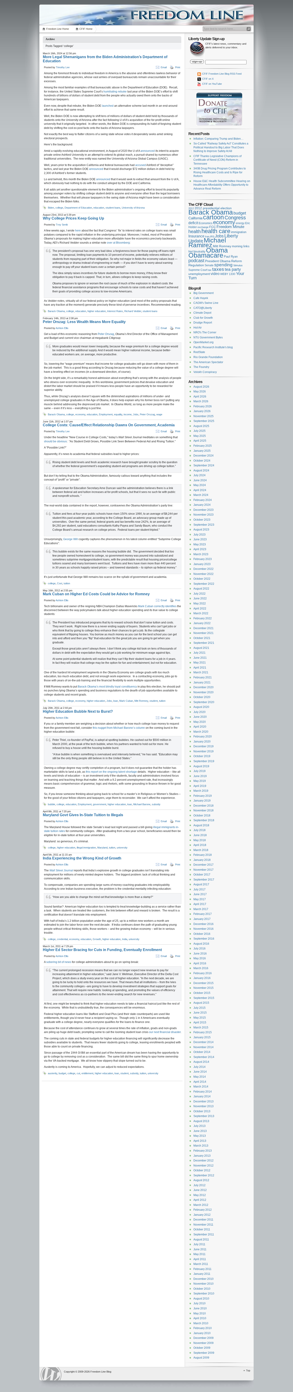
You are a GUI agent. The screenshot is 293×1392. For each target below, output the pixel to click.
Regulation (196, 265)
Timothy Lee (63, 67)
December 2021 (203, 628)
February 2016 (202, 973)
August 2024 (201, 470)
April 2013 (199, 1140)
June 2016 (200, 953)
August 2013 (201, 1121)
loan (115, 700)
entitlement (87, 1073)
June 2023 (200, 539)
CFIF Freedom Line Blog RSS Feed (221, 73)
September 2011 (203, 1234)
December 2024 (203, 455)
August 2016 (201, 943)
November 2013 (203, 1106)
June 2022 (200, 598)
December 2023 (203, 509)
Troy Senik (62, 224)
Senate (209, 265)
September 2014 (203, 1057)
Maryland (102, 847)
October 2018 (201, 815)
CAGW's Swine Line (205, 302)
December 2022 (203, 569)
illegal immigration (86, 847)
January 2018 (202, 860)
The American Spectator (208, 362)
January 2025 (202, 450)
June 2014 (200, 1071)
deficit (193, 223)
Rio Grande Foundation (208, 357)
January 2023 (202, 564)
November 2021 (203, 633)
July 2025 (199, 430)
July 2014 (199, 1066)
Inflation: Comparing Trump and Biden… (218, 138)
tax (210, 270)
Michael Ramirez (207, 243)
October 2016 (201, 933)
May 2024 (199, 485)
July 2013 (199, 1126)
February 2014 (202, 1091)
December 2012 (203, 1160)
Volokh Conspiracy (205, 372)
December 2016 (203, 924)
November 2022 (203, 574)
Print (177, 67)
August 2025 (201, 426)
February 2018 (202, 854)
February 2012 (202, 1209)
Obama (217, 250)
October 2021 (201, 638)
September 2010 (203, 1293)
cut (78, 1073)
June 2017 (200, 894)
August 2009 (201, 1357)
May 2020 (199, 721)
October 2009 (201, 1347)
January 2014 (202, 1096)
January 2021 (202, 682)
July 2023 (199, 534)
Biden (51, 207)
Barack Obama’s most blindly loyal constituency (107, 686)
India (124, 939)
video (215, 274)
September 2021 (203, 642)
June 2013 (200, 1131)
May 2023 (199, 544)
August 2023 (201, 529)
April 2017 (199, 904)
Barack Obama (56, 311)
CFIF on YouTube (211, 83)
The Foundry (201, 367)
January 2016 (202, 978)
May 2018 (199, 840)
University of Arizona (133, 207)
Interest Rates (115, 311)
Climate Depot (202, 312)
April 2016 (199, 963)
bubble (51, 804)
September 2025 (203, 421)
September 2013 (203, 1116)
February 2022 (202, 618)
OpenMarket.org (203, 342)
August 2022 (201, 588)
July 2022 (199, 593)
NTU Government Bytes (208, 337)
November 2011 (203, 1224)
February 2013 (202, 1150)
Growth (97, 939)
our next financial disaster (165, 1032)
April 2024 (199, 490)
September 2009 (203, 1352)
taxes (218, 269)
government (99, 804)
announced (148, 150)
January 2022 (202, 623)
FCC (212, 227)
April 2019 (199, 786)
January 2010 (202, 1333)
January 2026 (202, 411)
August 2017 (201, 884)
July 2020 (199, 712)
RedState (199, 352)
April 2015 (199, 1022)
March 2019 (200, 790)
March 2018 (200, 850)
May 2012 (199, 1195)
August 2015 (201, 1002)
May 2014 (199, 1076)
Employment (106, 414)
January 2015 (202, 1037)
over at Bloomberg (118, 242)
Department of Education (78, 207)
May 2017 (199, 899)
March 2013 (200, 1145)
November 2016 (203, 928)
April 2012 (199, 1200)
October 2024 (201, 460)
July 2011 (199, 1244)
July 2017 (199, 889)
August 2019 (201, 766)
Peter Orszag (106, 334)
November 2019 (203, 751)
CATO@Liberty (202, 308)
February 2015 (202, 1032)
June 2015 (200, 1012)
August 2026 (201, 386)
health (194, 231)
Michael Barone (141, 804)
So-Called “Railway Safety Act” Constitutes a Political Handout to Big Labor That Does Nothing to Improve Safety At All (220, 147)
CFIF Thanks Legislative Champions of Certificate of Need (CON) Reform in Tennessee (217, 160)
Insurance (196, 236)
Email (164, 67)
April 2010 (199, 1318)
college (59, 207)
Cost (59, 583)
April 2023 (199, 549)
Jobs (135, 414)
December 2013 (203, 1101)
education (98, 207)
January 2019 (202, 800)
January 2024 (202, 504)
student (153, 700)
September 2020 (203, 702)
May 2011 (199, 1254)
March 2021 (200, 672)
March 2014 (200, 1086)
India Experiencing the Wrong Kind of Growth (82, 858)
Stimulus (238, 265)
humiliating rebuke (115, 91)
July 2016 (199, 948)
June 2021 (200, 657)
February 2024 (202, 500)
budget (62, 1073)
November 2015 (203, 988)
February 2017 (202, 914)
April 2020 (199, 726)
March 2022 (200, 613)
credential (62, 939)
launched (108, 105)
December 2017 (203, 864)
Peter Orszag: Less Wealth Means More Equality (84, 322)
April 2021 (199, 667)
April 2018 (199, 845)
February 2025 (202, 445)
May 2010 (199, 1313)
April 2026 (199, 396)
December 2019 (203, 746)
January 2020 (202, 741)
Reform (236, 261)
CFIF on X (207, 78)
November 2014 (203, 1047)
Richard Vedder (132, 311)
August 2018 (201, 825)
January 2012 (202, 1214)
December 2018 (203, 805)
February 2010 (202, 1328)
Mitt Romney (141, 700)
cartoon (213, 217)
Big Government (203, 293)
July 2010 (199, 1303)
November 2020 (203, 692)
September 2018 (203, 820)
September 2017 (203, 879)
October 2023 (201, 519)
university (122, 847)
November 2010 (203, 1283)
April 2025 (199, 440)
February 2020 (202, 736)
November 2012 (203, 1165)
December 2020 (203, 687)
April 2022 (199, 608)
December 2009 (203, 1338)
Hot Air (197, 327)
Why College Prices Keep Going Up (73, 218)
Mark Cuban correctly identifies (157, 606)
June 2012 (200, 1190)
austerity (52, 1073)
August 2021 (201, 648)
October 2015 (201, 993)
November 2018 (203, 810)
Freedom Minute (230, 227)
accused (140, 165)
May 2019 (199, 781)
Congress (235, 217)
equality (118, 414)
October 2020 (201, 697)
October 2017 (201, 874)
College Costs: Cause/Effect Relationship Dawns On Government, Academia (109, 425)
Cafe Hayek (200, 298)
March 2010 (200, 1323)
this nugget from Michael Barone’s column (119, 727)
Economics (205, 223)
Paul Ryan (231, 256)
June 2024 (200, 480)
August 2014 (201, 1061)
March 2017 (200, 909)
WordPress (51, 1373)
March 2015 (200, 1027)
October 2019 (201, 756)
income (128, 414)
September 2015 (203, 998)
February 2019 (202, 795)
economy (80, 414)
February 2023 (202, 559)
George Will (70, 539)
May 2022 (199, 603)
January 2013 (202, 1155)
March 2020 (200, 731)
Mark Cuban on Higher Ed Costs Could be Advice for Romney (96, 594)
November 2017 (203, 869)
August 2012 (201, 1180)
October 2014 (201, 1052)
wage (159, 414)
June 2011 (199, 1249)
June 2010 (200, 1308)
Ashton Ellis (62, 328)
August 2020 (201, 707)
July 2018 (199, 830)
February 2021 (202, 677)
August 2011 (201, 1239)
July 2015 (199, 1007)
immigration (238, 232)
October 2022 (201, 578)
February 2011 (202, 1269)
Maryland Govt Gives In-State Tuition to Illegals (83, 815)
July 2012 (199, 1185)
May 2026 (199, 391)
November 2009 (203, 1343)
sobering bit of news (58, 962)
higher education (96, 311)
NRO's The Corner (204, 332)
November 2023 (203, 514)
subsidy (156, 804)
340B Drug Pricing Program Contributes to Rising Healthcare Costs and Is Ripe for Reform (219, 172)
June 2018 (200, 835)
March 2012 (200, 1205)
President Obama (218, 261)
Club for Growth (203, 317)
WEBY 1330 (227, 274)
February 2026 (202, 406)
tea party (233, 269)
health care (215, 231)
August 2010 (201, 1298)
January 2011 (201, 1273)
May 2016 (199, 958)
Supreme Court (197, 270)
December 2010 (203, 1279)
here (78, 230)
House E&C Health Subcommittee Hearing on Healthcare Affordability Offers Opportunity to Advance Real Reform (221, 184)
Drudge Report (202, 322)
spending (223, 264)
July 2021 (199, 652)
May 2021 (199, 662)
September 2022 (203, 583)
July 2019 (199, 771)
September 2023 (203, 524)
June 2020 (200, 716)
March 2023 (200, 554)
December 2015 (203, 983)
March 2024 (200, 495)
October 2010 (201, 1288)
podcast (196, 260)
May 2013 (199, 1135)
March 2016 (200, 968)
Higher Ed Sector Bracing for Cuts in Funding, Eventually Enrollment (102, 950)
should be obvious (55, 441)
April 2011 (199, 1259)
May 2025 (199, 436)
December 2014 (203, 1042)
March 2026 (200, 401)
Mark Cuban (126, 700)
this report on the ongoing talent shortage (111, 771)
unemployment (199, 274)
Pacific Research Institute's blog (213, 347)
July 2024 (199, 475)
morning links (241, 246)
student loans (113, 207)
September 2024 (203, 465)
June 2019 (200, 776)
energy (240, 223)
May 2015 (199, 1017)
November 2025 (203, 416)
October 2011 (201, 1229)
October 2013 (201, 1111)
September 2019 (203, 761)
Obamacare (205, 255)
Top (248, 1370)
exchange (203, 227)
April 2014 (199, 1081)
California (195, 218)
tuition (67, 583)
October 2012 (201, 1170)
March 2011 (200, 1264)
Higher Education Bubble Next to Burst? (78, 711)
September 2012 (203, 1175)
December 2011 (203, 1219)
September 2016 (203, 938)
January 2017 (202, 919)
